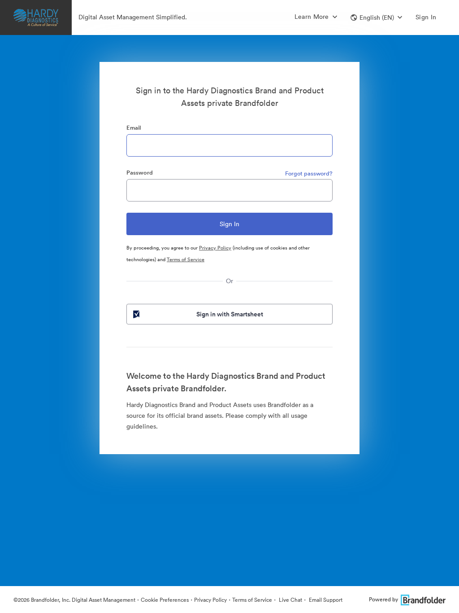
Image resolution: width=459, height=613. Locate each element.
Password (139, 172)
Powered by (383, 599)
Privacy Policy (215, 247)
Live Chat (289, 600)
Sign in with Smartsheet (229, 314)
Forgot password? (309, 173)
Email (133, 127)
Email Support (324, 600)
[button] (376, 17)
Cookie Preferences (165, 600)
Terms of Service (185, 259)
